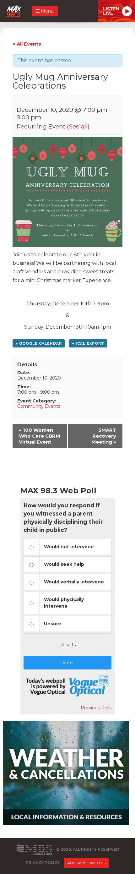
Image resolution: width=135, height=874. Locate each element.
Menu (47, 11)
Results (67, 644)
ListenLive (111, 11)
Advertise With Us (86, 862)
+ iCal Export (88, 343)
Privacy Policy (43, 862)
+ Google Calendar (38, 343)
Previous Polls (96, 708)
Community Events (38, 406)
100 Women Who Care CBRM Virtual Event (39, 436)
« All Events (27, 44)
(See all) (78, 126)
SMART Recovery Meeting (103, 436)
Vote (67, 662)
